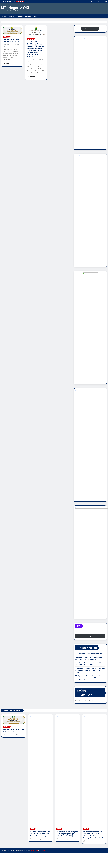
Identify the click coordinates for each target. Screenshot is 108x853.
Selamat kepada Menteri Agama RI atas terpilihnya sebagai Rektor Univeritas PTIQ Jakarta (67, 834)
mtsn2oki (7, 44)
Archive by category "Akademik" (15, 22)
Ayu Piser (34, 839)
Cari (79, 626)
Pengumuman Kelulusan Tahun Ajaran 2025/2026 (11, 40)
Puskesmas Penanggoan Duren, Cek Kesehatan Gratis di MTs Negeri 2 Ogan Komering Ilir (40, 834)
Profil (11, 16)
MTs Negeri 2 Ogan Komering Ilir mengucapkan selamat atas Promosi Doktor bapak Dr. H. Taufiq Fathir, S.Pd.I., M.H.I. (88, 678)
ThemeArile (43, 850)
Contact (28, 16)
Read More (7, 63)
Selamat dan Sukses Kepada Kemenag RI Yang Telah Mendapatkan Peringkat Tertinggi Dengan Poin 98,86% (90, 670)
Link (36, 16)
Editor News (34, 850)
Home (4, 16)
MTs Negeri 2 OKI (15, 7)
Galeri (20, 16)
